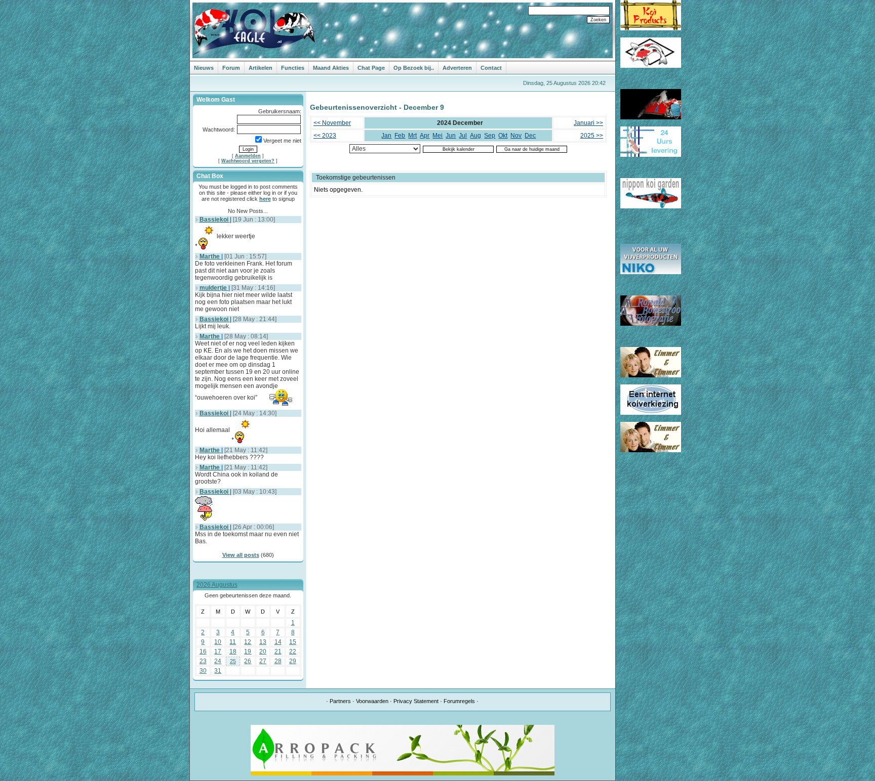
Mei (437, 135)
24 (217, 661)
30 (203, 670)
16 (203, 651)
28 (278, 661)
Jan (386, 135)
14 (278, 641)
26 (247, 661)
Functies (292, 68)
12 (247, 641)
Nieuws (204, 68)
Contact (491, 68)
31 (217, 670)
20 (262, 651)
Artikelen (260, 68)
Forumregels (459, 701)
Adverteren (457, 68)
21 (278, 651)
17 (217, 651)
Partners (340, 701)
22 (292, 651)
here (265, 199)
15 (292, 641)
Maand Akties (331, 68)
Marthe (210, 256)
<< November (332, 122)
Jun (451, 135)
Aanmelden (248, 155)
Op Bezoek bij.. (413, 68)
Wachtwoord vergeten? (247, 160)
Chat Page (371, 68)
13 (262, 641)
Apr (424, 135)
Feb (399, 135)
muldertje (214, 287)
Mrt (412, 135)
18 (232, 651)
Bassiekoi (215, 219)
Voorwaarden (372, 701)
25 (233, 661)
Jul (463, 135)
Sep (489, 135)
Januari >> (588, 122)
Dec (530, 135)
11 (232, 641)
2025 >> (591, 135)
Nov (516, 135)
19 (247, 651)
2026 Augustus (216, 584)
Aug (475, 135)
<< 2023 (324, 135)
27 (262, 661)
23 (203, 661)
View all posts (240, 555)
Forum (231, 68)
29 (292, 661)
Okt (502, 135)
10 (217, 641)
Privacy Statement (416, 701)
